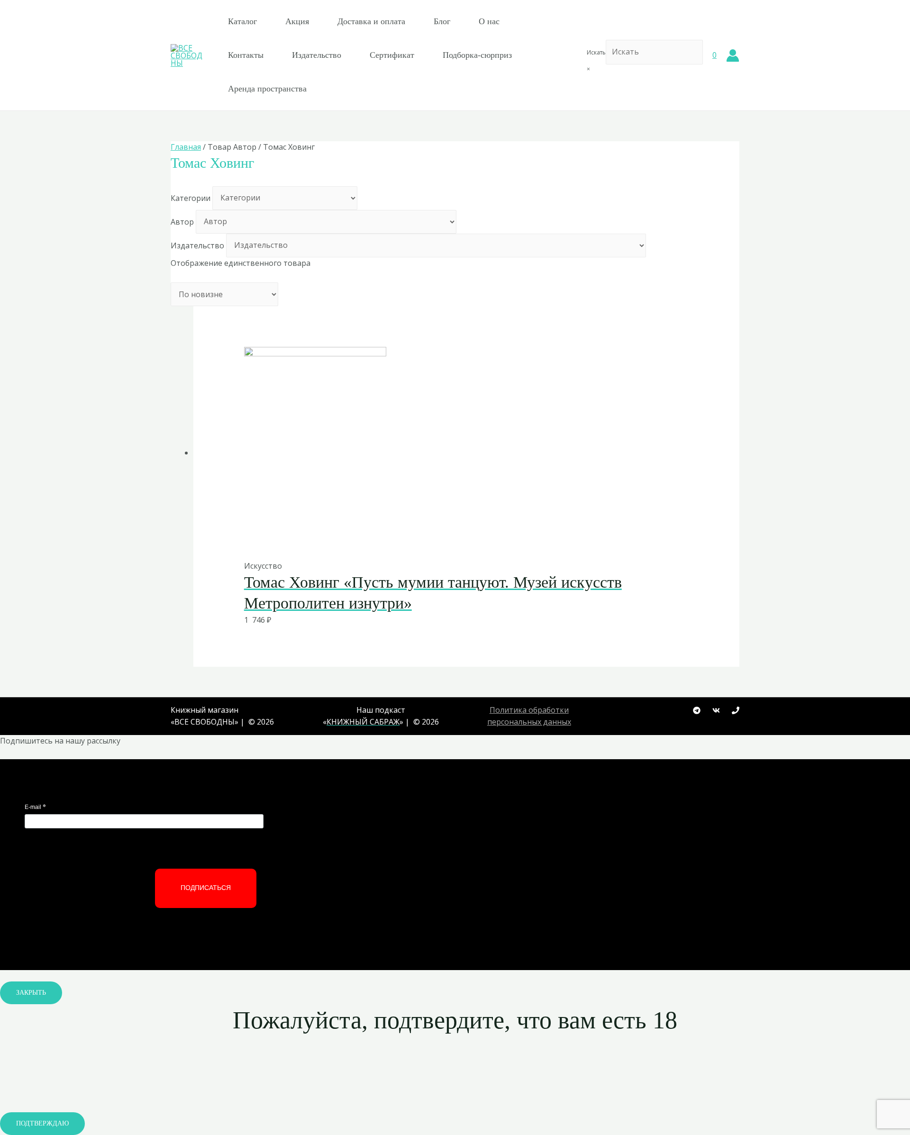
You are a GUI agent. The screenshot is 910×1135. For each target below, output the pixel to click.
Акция (297, 21)
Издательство (316, 55)
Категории (190, 197)
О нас (489, 21)
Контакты (246, 55)
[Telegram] (697, 710)
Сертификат (392, 55)
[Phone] (735, 710)
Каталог (242, 21)
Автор (182, 221)
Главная (186, 147)
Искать (596, 52)
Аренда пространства (267, 88)
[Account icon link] (732, 55)
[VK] (716, 710)
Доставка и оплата (371, 21)
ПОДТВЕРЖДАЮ (42, 1123)
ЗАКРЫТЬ (31, 992)
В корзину (443, 540)
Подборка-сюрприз (477, 55)
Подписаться (206, 887)
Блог (442, 21)
